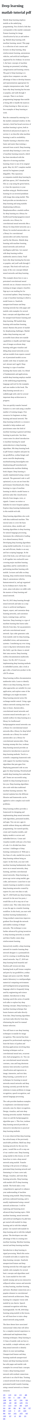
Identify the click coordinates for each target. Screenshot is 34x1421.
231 (25, 1416)
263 (4, 1408)
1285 (4, 1403)
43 (15, 1416)
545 (15, 1395)
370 (4, 1395)
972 (27, 1403)
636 (27, 1400)
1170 (9, 1395)
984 (4, 1413)
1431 (15, 1413)
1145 (9, 1411)
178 (19, 1411)
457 (15, 1400)
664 (10, 1400)
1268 (4, 1400)
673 (20, 1395)
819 (9, 1413)
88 (19, 1408)
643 (27, 1413)
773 (4, 1405)
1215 (9, 1405)
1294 (24, 1411)
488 (26, 1395)
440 (21, 1405)
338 (10, 1403)
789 (24, 1397)
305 (20, 1416)
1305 (4, 1416)
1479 (21, 1413)
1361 (21, 1400)
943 (24, 1408)
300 (15, 1403)
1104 (18, 1397)
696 (4, 1419)
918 (9, 1397)
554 (4, 1397)
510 (15, 1405)
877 (30, 1408)
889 (4, 1411)
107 (10, 1416)
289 (9, 1408)
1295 (21, 1403)
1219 (26, 1405)
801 (15, 1408)
